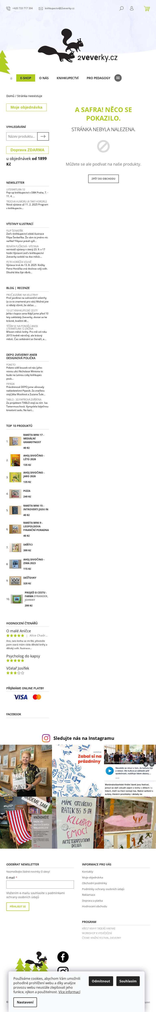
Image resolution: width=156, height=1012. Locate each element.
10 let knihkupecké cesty (22, 310)
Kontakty (87, 871)
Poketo (10, 364)
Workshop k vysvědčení (97, 933)
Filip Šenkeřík (14, 230)
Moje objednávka (92, 877)
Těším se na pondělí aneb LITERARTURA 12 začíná (22, 327)
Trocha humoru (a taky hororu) (26, 201)
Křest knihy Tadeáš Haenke (99, 928)
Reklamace (88, 895)
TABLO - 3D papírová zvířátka (23, 399)
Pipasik (10, 384)
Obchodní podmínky (94, 883)
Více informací (69, 992)
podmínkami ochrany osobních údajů (35, 895)
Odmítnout (101, 981)
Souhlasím (128, 981)
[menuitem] (11, 78)
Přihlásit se (18, 906)
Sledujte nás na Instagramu (83, 738)
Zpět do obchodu (103, 178)
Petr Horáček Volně (18, 262)
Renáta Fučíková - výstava (22, 246)
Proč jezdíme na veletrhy (22, 294)
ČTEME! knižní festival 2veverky (101, 937)
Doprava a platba (92, 900)
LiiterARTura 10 (15, 189)
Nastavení (25, 1002)
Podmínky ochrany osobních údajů (103, 889)
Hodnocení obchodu (94, 906)
